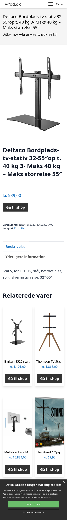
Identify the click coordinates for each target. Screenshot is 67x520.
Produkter (20, 228)
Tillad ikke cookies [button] (33, 512)
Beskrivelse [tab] (15, 246)
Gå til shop (15, 207)
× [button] (64, 482)
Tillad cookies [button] (33, 504)
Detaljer (47, 497)
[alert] (33, 499)
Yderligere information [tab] (25, 256)
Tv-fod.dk (12, 4)
